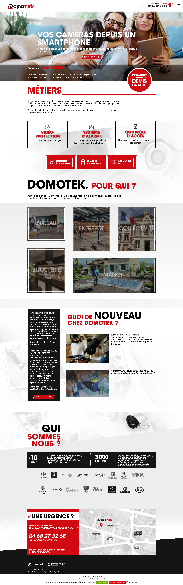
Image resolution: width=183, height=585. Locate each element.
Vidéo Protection (58, 75)
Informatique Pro (73, 78)
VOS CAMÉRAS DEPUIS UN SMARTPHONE (86, 39)
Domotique (55, 78)
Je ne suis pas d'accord (117, 582)
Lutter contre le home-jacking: (125, 335)
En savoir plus (131, 582)
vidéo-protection (47, 134)
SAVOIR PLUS (91, 57)
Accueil (32, 75)
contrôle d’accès (135, 134)
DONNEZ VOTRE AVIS (44, 396)
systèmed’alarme (91, 134)
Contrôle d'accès (37, 78)
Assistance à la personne (83, 75)
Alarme (43, 75)
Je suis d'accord (102, 582)
